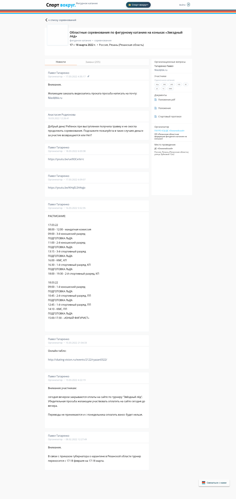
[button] (214, 482)
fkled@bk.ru (160, 70)
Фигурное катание (87, 3)
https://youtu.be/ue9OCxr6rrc (66, 159)
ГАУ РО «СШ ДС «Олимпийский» (169, 131)
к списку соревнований (62, 20)
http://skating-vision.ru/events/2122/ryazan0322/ (77, 359)
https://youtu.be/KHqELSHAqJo (66, 187)
